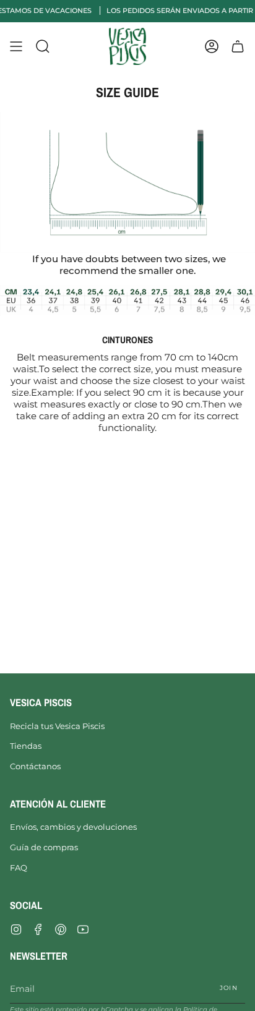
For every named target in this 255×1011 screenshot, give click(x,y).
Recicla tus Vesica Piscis (57, 726)
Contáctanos (35, 766)
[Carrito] (237, 46)
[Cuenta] (211, 46)
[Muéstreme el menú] (16, 46)
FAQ (18, 867)
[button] (42, 46)
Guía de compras (44, 847)
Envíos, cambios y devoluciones (73, 827)
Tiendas (25, 746)
